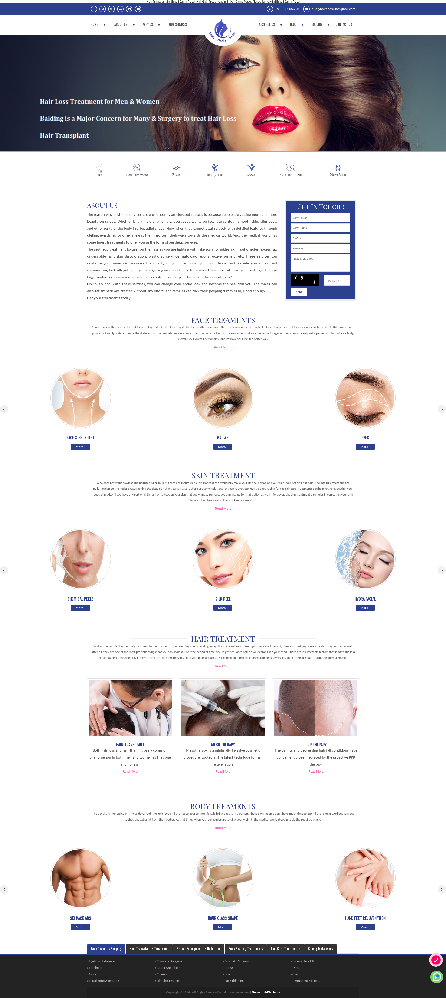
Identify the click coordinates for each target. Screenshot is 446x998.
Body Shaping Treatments (246, 949)
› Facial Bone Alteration (103, 981)
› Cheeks (161, 974)
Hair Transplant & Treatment (149, 949)
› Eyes (295, 968)
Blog (293, 24)
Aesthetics (267, 24)
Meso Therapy (223, 745)
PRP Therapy (316, 745)
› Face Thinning (233, 981)
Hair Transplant (130, 745)
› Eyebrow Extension (101, 961)
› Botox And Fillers (167, 968)
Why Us (148, 24)
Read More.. (223, 347)
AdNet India (272, 992)
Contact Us (344, 24)
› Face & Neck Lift (302, 961)
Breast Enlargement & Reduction (199, 949)
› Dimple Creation (167, 981)
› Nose (91, 974)
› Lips (226, 974)
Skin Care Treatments (285, 949)
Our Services (178, 24)
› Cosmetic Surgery (236, 961)
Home (94, 24)
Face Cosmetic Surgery (106, 949)
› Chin (295, 974)
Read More (223, 508)
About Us (120, 24)
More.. (80, 447)
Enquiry (317, 24)
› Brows (228, 968)
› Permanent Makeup (305, 981)
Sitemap (257, 992)
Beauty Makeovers (320, 949)
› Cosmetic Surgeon (168, 961)
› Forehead (94, 968)
